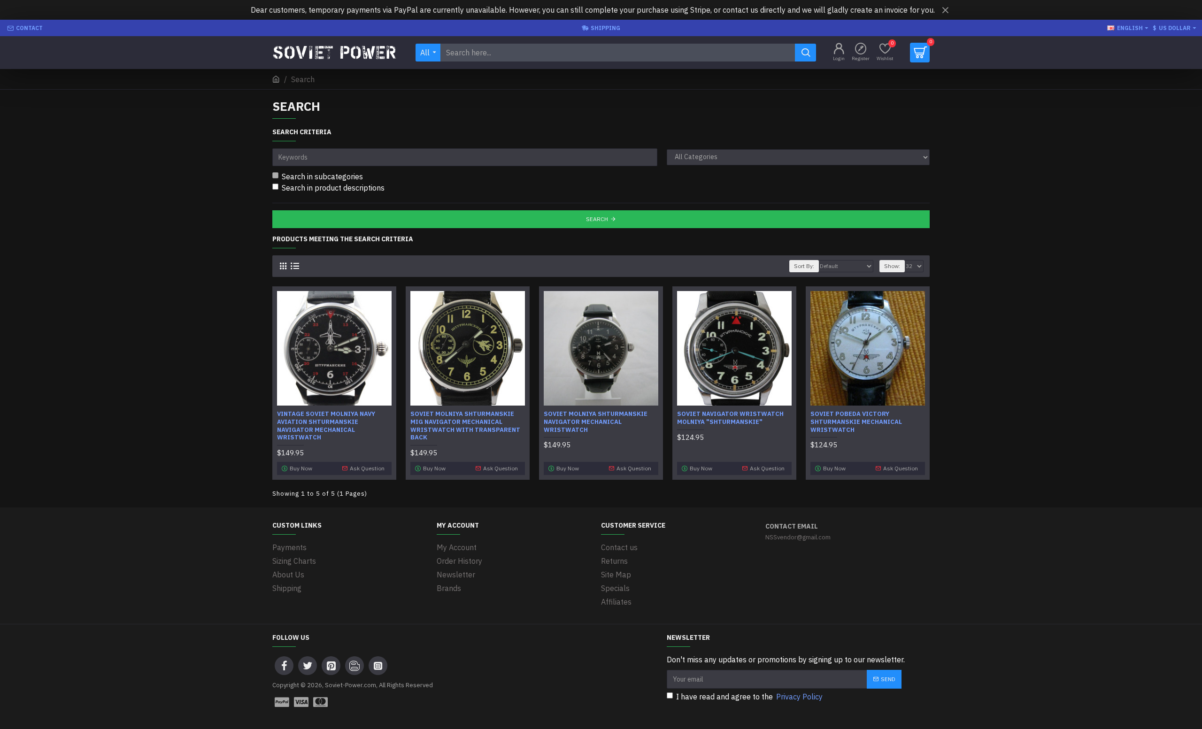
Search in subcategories (322, 176)
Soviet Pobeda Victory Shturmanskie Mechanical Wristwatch (856, 422)
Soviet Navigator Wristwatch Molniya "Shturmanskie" (730, 418)
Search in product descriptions (333, 187)
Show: (892, 265)
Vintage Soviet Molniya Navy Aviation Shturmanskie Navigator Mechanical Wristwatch (326, 426)
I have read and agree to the (749, 696)
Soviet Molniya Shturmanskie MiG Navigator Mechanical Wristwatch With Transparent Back (465, 426)
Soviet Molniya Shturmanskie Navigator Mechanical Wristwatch (595, 422)
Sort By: (804, 265)
